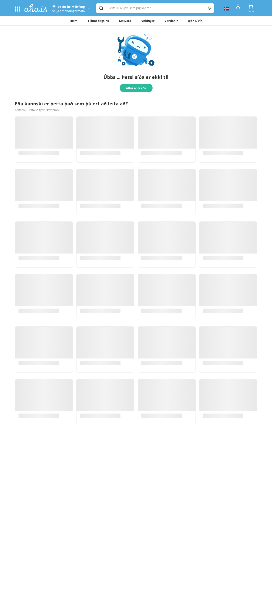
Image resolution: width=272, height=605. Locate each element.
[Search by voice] (209, 8)
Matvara (125, 21)
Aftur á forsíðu (136, 88)
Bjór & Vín (195, 21)
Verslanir (171, 21)
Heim (74, 21)
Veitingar (147, 21)
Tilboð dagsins (98, 21)
